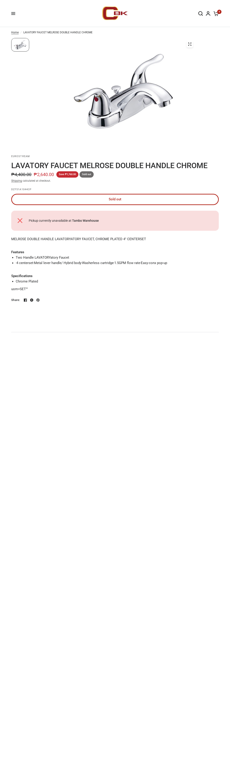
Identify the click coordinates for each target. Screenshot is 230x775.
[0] (215, 13)
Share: (15, 299)
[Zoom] (189, 44)
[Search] (200, 13)
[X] (31, 300)
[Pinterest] (38, 300)
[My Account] (208, 13)
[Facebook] (25, 300)
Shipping (16, 180)
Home (15, 32)
